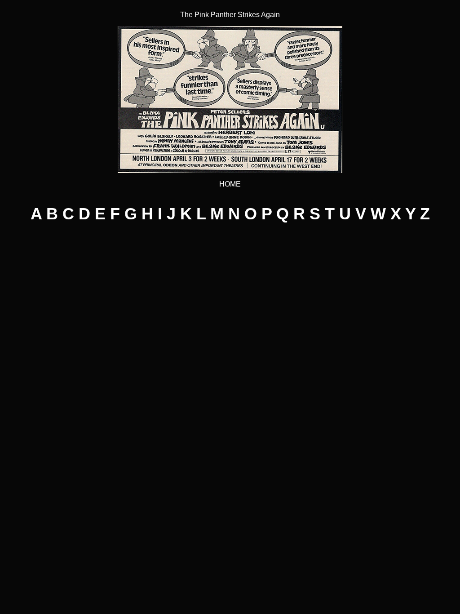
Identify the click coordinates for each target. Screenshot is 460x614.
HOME (230, 184)
